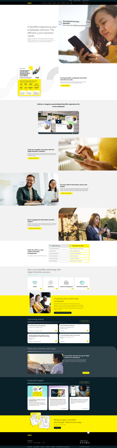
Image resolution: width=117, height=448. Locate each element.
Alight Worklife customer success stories (79, 399)
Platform (44, 3)
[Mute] (74, 133)
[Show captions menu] (72, 133)
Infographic (32, 398)
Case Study (74, 398)
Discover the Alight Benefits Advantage (62, 312)
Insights (54, 3)
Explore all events (84, 321)
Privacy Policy (42, 446)
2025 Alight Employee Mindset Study (57, 399)
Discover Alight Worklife (33, 158)
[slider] (56, 133)
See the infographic (65, 85)
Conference (62, 341)
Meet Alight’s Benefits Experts (34, 228)
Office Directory (30, 446)
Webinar (30, 341)
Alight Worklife (85, 408)
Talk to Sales (85, 3)
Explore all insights (84, 382)
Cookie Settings (53, 446)
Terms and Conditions (36, 446)
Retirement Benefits (82, 286)
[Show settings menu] (76, 133)
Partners (63, 3)
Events (58, 3)
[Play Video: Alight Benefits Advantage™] (58, 122)
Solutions (49, 3)
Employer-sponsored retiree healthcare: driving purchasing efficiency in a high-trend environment (39, 336)
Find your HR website (37, 442)
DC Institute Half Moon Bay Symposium (37, 325)
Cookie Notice (48, 446)
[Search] (71, 3)
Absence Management (66, 286)
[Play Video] (39, 133)
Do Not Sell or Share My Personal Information (63, 446)
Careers (43, 442)
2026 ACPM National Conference (67, 325)
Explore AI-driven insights (66, 193)
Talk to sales (30, 442)
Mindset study (53, 398)
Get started (57, 427)
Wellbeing (50, 286)
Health (35, 286)
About (68, 3)
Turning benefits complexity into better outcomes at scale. (37, 400)
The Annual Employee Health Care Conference (70, 335)
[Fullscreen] (78, 133)
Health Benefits (64, 408)
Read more (86, 372)
